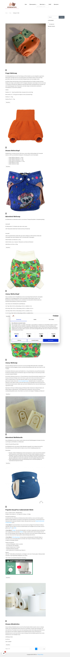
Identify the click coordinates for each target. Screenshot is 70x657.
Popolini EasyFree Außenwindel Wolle (19, 510)
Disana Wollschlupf (12, 150)
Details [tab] (35, 319)
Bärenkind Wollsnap (12, 216)
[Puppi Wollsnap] (25, 43)
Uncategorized (51, 24)
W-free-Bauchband (16, 537)
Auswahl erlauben (35, 340)
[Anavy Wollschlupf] (25, 270)
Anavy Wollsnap (11, 363)
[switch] (28, 336)
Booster (21, 531)
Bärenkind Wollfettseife (14, 437)
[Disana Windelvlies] (25, 600)
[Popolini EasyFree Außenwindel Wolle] (25, 485)
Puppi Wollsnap (11, 73)
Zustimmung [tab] (18, 319)
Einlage (13, 530)
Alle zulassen (50, 340)
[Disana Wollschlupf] (25, 125)
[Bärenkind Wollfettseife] (25, 414)
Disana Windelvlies (12, 624)
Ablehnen (19, 340)
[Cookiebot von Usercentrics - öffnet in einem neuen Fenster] (53, 316)
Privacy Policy (40, 654)
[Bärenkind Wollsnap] (25, 190)
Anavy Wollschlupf (12, 294)
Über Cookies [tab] (51, 319)
